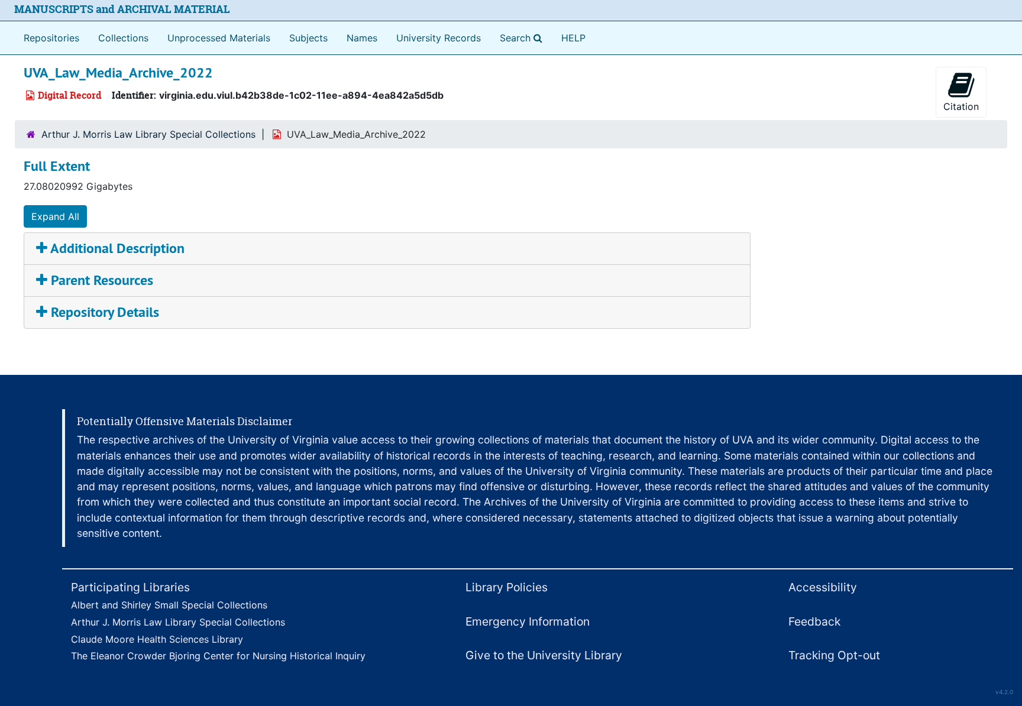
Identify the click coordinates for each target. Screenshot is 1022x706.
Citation (961, 106)
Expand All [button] (55, 216)
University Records (438, 38)
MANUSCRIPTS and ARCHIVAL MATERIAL (122, 9)
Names (362, 38)
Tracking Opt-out (834, 655)
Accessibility (822, 587)
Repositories (51, 38)
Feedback (814, 621)
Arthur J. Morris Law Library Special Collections (148, 134)
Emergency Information (527, 621)
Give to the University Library (543, 655)
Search (523, 37)
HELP (573, 38)
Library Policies (506, 587)
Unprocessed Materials (218, 38)
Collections (123, 38)
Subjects (308, 38)
